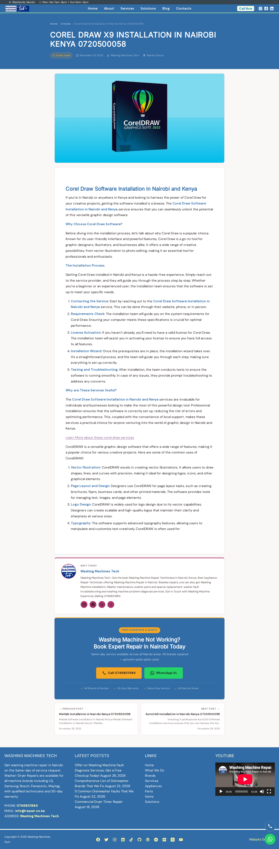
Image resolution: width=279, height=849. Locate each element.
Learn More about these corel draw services (100, 437)
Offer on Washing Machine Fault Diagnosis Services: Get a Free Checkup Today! (99, 770)
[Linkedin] (272, 8)
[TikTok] (131, 839)
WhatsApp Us (166, 673)
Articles (65, 23)
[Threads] (101, 604)
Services (127, 8)
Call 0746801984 (122, 673)
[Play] (221, 791)
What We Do (154, 770)
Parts (149, 791)
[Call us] (270, 826)
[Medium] (164, 839)
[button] (245, 8)
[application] (245, 779)
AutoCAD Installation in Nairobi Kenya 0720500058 (183, 714)
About (109, 8)
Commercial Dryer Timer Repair (99, 802)
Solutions (148, 8)
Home (92, 8)
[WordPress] (147, 839)
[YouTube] (181, 839)
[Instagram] (260, 8)
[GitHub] (139, 839)
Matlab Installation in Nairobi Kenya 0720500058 (95, 714)
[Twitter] (106, 839)
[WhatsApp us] (270, 839)
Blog (166, 8)
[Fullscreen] (269, 791)
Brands (150, 775)
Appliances (153, 786)
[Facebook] (266, 8)
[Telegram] (156, 839)
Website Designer (262, 839)
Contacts (183, 8)
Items (149, 796)
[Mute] (262, 791)
